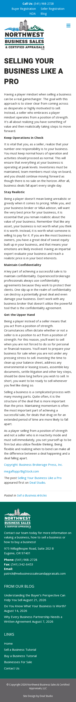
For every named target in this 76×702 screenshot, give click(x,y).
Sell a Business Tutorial (20, 649)
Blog (44, 13)
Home (8, 643)
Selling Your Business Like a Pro (40, 478)
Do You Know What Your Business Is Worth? (35, 606)
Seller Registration (52, 9)
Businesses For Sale (18, 662)
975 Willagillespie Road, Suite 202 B (29, 548)
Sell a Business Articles (32, 495)
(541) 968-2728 (44, 3)
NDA (32, 13)
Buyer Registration (24, 9)
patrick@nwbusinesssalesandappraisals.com (35, 573)
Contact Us (11, 668)
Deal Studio (37, 482)
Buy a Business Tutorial (20, 656)
